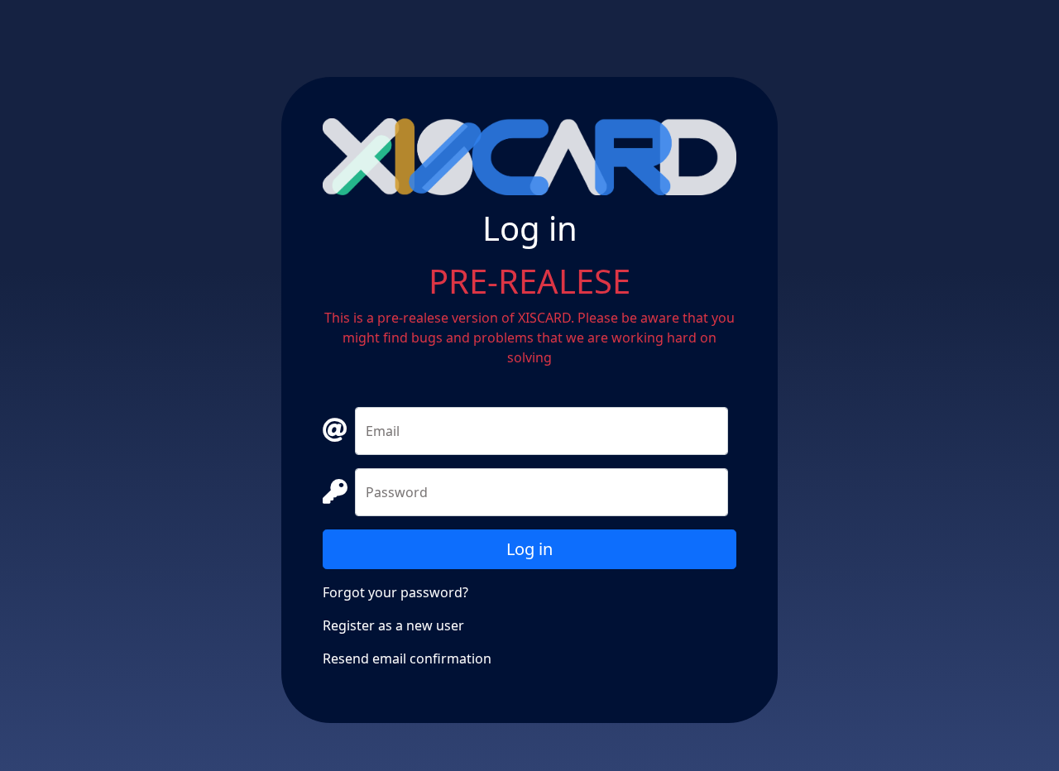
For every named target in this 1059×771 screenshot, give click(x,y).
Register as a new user (393, 625)
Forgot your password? (395, 592)
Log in (529, 549)
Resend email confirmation (407, 658)
